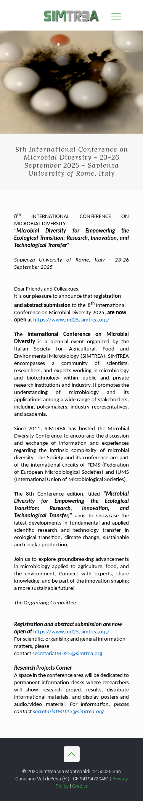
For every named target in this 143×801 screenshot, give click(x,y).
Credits (80, 786)
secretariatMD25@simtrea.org (67, 654)
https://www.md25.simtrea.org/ (71, 320)
